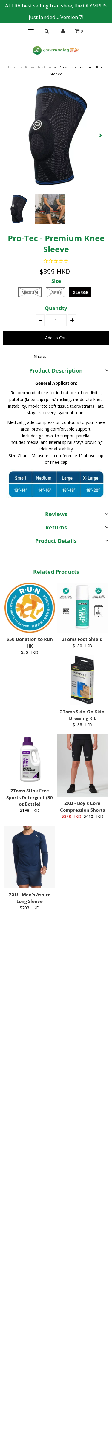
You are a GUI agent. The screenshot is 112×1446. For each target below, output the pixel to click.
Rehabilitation (38, 67)
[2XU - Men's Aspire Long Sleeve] (29, 857)
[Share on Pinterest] (73, 356)
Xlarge (80, 292)
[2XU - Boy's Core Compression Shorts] (82, 765)
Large (55, 292)
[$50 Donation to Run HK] (29, 608)
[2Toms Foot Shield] (82, 608)
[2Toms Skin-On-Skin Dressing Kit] (82, 680)
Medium (30, 292)
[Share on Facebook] (53, 356)
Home (12, 67)
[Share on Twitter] (63, 356)
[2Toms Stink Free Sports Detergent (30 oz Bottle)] (29, 759)
